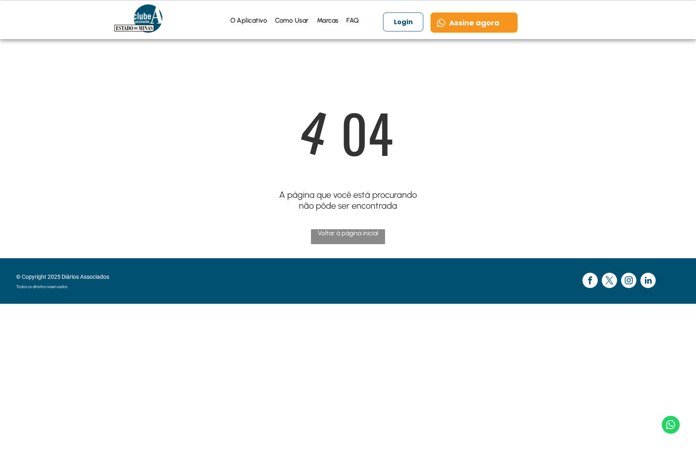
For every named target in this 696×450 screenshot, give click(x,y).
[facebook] (590, 281)
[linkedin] (648, 281)
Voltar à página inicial (348, 233)
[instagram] (628, 281)
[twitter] (609, 281)
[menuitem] (248, 20)
